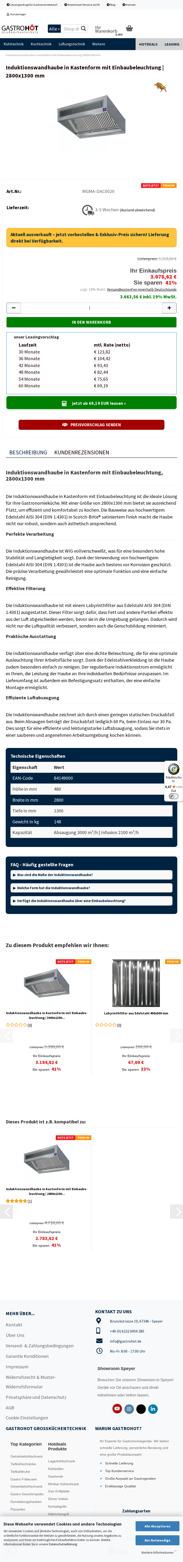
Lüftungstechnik (72, 44)
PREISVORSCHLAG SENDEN (95, 424)
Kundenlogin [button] (17, 14)
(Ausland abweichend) (137, 210)
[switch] (173, 796)
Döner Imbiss (58, 1499)
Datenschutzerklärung (63, 1544)
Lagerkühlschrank (61, 1461)
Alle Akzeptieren (157, 1526)
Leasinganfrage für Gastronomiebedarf (33, 4)
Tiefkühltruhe (20, 1472)
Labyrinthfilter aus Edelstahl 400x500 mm (136, 1013)
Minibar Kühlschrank (63, 1484)
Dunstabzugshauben (26, 1502)
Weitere (98, 44)
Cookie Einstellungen (27, 1418)
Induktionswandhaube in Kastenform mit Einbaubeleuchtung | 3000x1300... (46, 1015)
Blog (112, 4)
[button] (13, 308)
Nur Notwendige (157, 1540)
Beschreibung (28, 452)
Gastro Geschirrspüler (27, 1494)
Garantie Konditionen (27, 1356)
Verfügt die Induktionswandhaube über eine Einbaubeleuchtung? (71, 900)
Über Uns (15, 1335)
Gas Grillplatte (59, 1491)
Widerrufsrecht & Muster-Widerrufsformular (31, 1382)
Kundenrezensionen (81, 452)
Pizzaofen (17, 1509)
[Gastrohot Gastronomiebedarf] (20, 28)
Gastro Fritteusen (23, 1479)
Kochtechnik (41, 44)
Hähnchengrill (58, 1514)
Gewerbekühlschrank (26, 1486)
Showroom (146, 1380)
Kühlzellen (56, 1469)
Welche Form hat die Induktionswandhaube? (53, 888)
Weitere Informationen (157, 1552)
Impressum (17, 1367)
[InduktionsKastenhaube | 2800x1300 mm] (91, 116)
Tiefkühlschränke (23, 1464)
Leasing (172, 44)
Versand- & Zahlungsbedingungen (40, 1346)
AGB (10, 1408)
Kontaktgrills (57, 1506)
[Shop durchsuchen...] (83, 29)
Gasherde (55, 1476)
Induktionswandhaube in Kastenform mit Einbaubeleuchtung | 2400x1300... (46, 1191)
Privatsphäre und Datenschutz (36, 1397)
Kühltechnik (14, 44)
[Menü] (175, 1552)
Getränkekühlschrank (26, 1456)
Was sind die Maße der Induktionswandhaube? (55, 874)
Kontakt (130, 4)
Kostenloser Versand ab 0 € (83, 4)
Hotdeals (148, 44)
